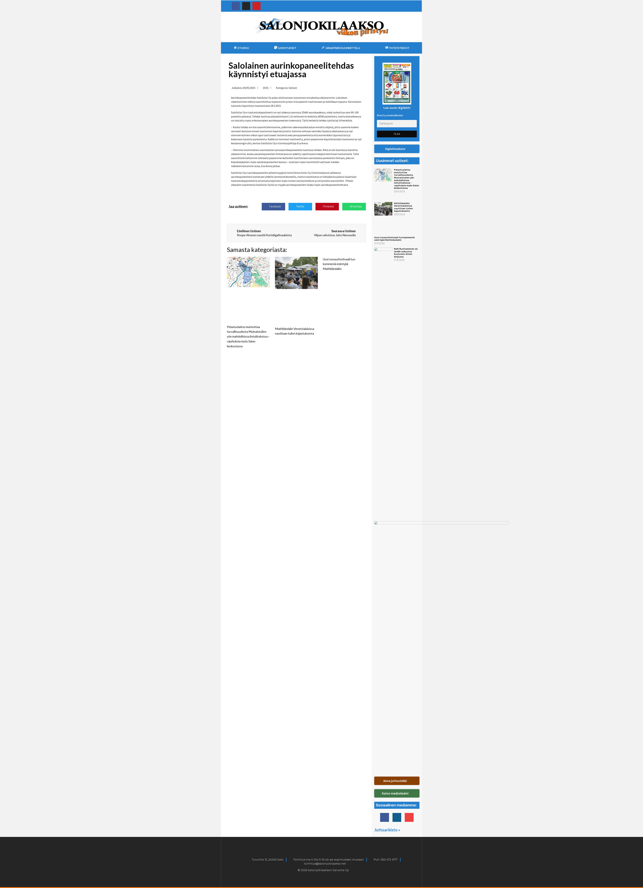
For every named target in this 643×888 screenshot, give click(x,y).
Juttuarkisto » (387, 829)
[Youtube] (257, 6)
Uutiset (293, 87)
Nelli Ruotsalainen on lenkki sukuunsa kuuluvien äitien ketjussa (406, 253)
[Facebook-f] (384, 817)
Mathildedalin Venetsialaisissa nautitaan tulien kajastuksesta (403, 207)
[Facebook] (236, 6)
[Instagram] (246, 6)
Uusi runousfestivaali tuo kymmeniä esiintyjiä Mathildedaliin (339, 264)
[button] (396, 149)
